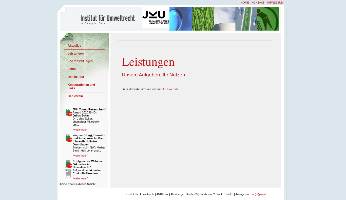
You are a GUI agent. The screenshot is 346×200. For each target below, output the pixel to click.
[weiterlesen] (80, 129)
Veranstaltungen (81, 61)
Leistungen (76, 53)
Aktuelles (74, 45)
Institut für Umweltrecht (101, 18)
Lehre (72, 69)
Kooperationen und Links (81, 86)
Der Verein (75, 96)
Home (245, 2)
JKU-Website (170, 89)
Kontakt (258, 2)
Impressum (275, 2)
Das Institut (76, 77)
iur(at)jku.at (259, 194)
